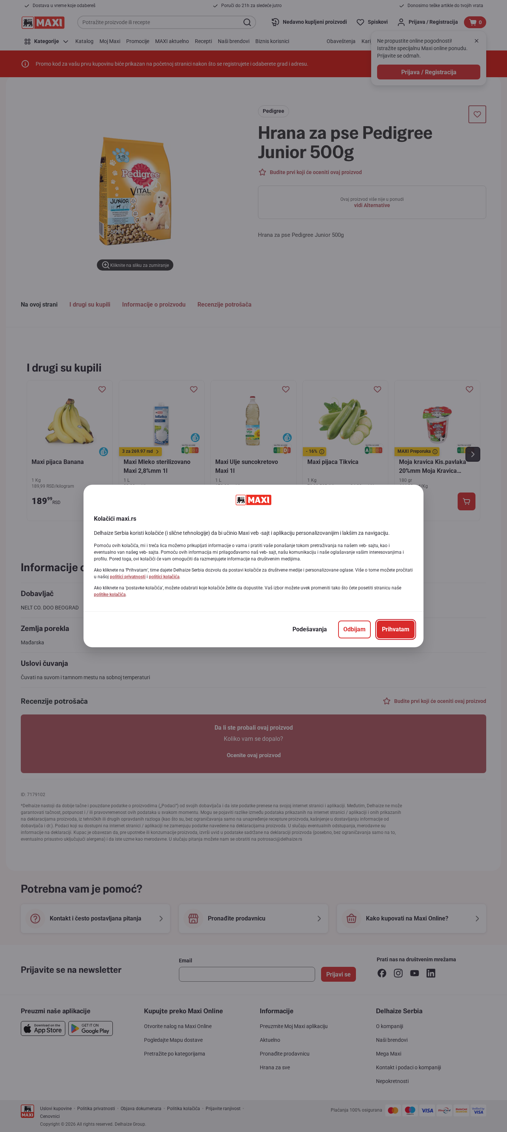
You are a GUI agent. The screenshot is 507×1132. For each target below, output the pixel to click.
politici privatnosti (127, 576)
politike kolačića (109, 594)
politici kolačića (164, 576)
